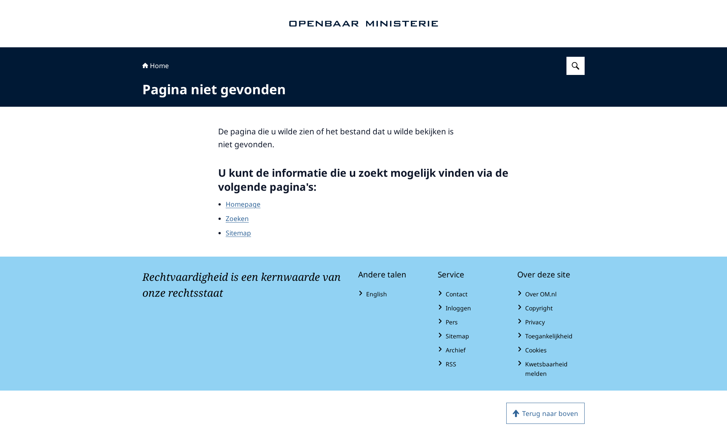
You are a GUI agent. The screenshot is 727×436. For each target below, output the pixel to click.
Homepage (243, 204)
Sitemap (238, 232)
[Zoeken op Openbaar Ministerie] (575, 66)
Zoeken (237, 218)
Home (159, 65)
